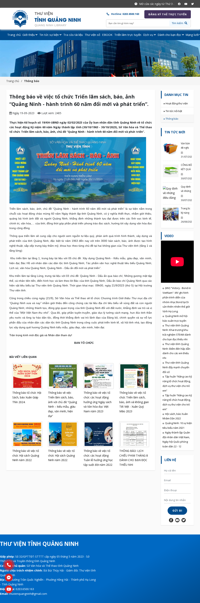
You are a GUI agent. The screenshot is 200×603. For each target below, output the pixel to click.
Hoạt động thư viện (177, 103)
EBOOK (107, 35)
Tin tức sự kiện (49, 35)
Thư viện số (92, 35)
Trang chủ (14, 35)
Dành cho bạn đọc (170, 35)
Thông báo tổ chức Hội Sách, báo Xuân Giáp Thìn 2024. (26, 397)
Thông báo (31, 81)
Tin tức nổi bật (174, 111)
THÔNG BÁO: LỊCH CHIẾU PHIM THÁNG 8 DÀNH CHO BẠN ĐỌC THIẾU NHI (133, 458)
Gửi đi (177, 510)
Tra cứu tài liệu (73, 35)
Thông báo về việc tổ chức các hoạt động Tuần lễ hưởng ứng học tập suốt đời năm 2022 (98, 458)
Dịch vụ (148, 35)
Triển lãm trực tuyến (127, 35)
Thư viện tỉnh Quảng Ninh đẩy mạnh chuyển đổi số (175, 367)
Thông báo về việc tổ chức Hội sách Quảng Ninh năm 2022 (25, 455)
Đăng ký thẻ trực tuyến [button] (167, 14)
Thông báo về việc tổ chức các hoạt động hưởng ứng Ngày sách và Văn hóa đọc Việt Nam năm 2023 (98, 402)
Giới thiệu (29, 35)
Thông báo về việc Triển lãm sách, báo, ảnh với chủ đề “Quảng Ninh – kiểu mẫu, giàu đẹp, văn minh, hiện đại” (62, 404)
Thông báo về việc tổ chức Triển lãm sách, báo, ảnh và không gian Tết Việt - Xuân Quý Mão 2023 (134, 402)
